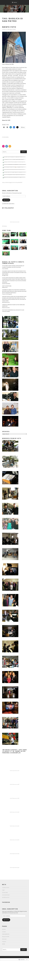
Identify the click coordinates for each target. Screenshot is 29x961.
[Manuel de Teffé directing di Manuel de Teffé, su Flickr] (10, 499)
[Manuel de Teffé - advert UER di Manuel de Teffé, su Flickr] (10, 467)
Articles (4, 929)
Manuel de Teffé (5, 936)
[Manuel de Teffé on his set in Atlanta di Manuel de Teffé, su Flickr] (10, 652)
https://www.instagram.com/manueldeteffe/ (12, 182)
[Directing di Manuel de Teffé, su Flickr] (10, 327)
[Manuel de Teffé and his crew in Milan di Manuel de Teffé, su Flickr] (10, 728)
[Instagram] (3, 146)
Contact (4, 931)
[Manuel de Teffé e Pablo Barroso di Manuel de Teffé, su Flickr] (10, 351)
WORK (3, 944)
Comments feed (5, 895)
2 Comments (5, 137)
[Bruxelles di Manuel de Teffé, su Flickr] (10, 744)
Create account (5, 887)
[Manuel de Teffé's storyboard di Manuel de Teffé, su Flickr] (10, 484)
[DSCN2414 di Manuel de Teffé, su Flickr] (10, 667)
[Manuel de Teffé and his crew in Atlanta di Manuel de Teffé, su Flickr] (10, 590)
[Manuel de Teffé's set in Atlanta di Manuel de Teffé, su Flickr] (10, 559)
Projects (4, 941)
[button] (6, 235)
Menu (15, 2)
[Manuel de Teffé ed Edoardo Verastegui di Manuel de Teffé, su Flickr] (10, 426)
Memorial (4, 939)
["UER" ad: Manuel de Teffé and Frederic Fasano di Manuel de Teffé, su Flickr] (10, 514)
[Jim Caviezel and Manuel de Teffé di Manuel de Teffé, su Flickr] (10, 414)
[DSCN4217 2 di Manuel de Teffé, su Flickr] (10, 390)
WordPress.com (5, 897)
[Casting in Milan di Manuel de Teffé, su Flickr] (10, 365)
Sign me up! (6, 200)
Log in (3, 890)
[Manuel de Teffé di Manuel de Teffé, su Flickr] (10, 377)
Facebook (6, 902)
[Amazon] (10, 146)
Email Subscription (10, 190)
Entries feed (5, 892)
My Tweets (4, 226)
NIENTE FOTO (9, 27)
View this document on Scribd (14, 770)
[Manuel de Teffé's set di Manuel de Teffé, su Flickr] (10, 544)
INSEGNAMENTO (5, 934)
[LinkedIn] (6, 146)
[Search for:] (14, 151)
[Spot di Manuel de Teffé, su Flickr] (10, 339)
